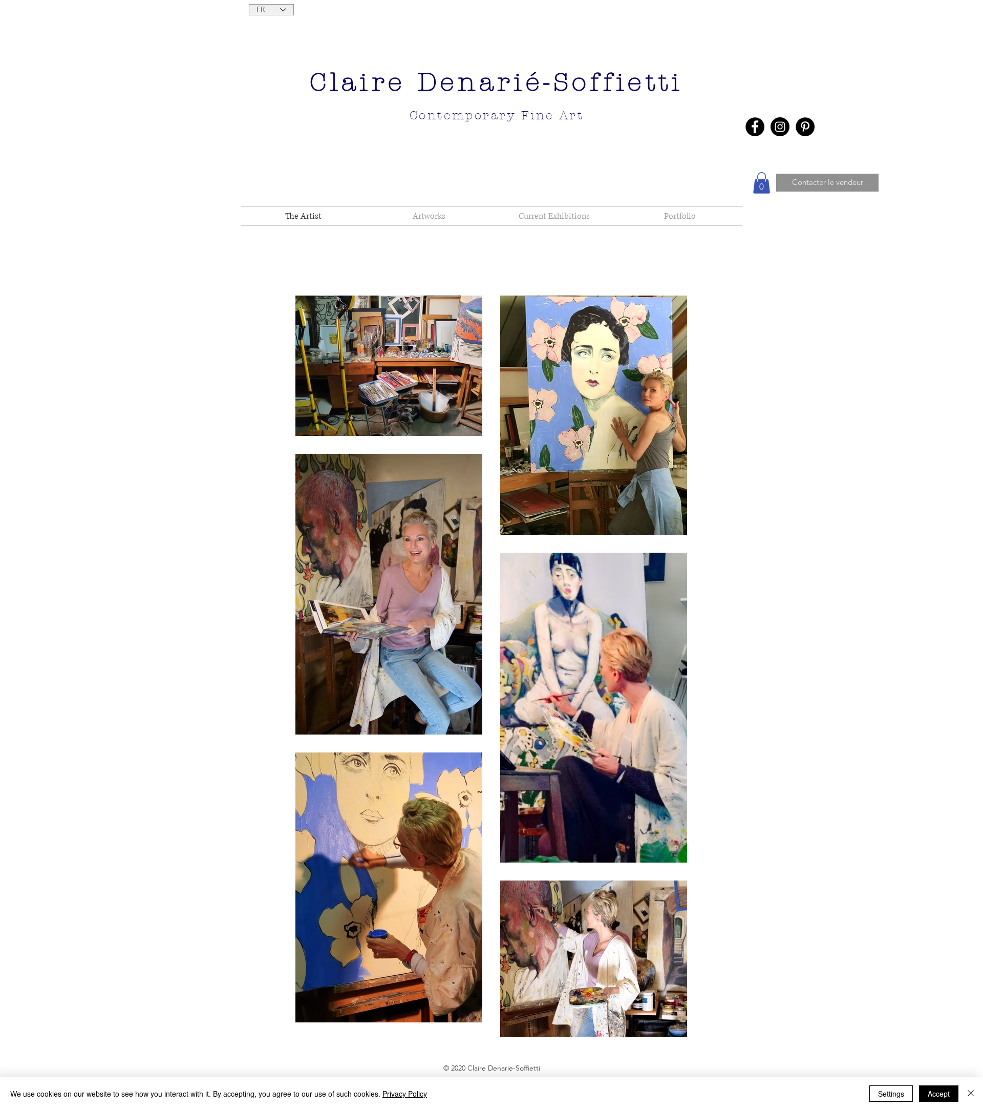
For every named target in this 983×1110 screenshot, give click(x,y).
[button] (762, 183)
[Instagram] (780, 126)
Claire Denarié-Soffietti (496, 82)
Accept (939, 1093)
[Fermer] (971, 1093)
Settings (891, 1093)
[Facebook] (754, 126)
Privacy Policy (404, 1093)
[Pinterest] (805, 126)
